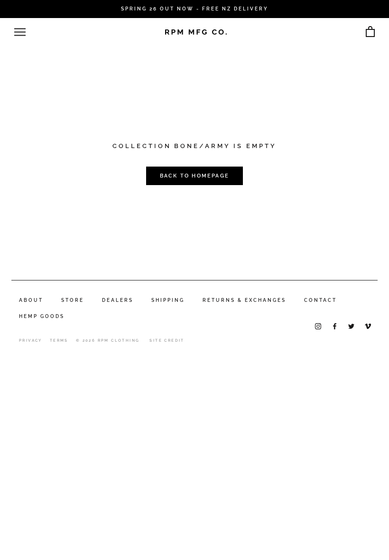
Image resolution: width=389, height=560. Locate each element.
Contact (320, 300)
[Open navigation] (20, 32)
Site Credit (166, 340)
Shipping (168, 300)
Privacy (30, 340)
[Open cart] (370, 32)
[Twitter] (351, 326)
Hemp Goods (42, 316)
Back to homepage (194, 176)
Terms (59, 340)
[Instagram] (318, 326)
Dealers (117, 300)
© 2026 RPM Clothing (108, 340)
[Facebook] (335, 326)
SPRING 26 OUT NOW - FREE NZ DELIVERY (195, 8)
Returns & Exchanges (244, 300)
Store (72, 300)
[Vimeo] (368, 326)
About (31, 300)
